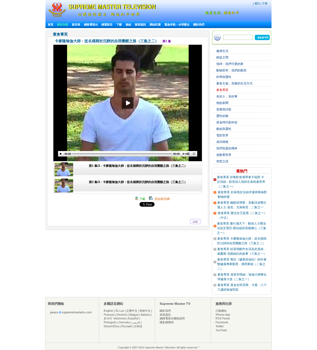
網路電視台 (91, 24)
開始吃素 (155, 24)
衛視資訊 (140, 24)
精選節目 (107, 24)
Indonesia (119, 318)
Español (133, 318)
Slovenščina (111, 326)
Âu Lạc (119, 310)
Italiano (145, 314)
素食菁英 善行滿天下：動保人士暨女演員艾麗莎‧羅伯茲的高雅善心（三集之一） (241, 228)
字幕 (265, 3)
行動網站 (221, 310)
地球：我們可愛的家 (229, 64)
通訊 (257, 3)
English (108, 310)
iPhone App (223, 314)
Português (110, 322)
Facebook (222, 322)
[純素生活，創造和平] (221, 14)
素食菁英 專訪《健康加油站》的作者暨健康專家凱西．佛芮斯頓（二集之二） (241, 264)
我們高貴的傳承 (226, 148)
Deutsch (122, 314)
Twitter (220, 326)
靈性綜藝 (222, 116)
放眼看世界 (223, 155)
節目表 (76, 24)
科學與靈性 (223, 77)
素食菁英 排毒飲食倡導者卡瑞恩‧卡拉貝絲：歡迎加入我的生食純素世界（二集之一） (241, 181)
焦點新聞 (222, 103)
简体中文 (145, 310)
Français (109, 314)
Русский (126, 326)
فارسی (136, 322)
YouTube (221, 330)
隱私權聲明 (167, 322)
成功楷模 (222, 142)
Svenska (124, 322)
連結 (128, 24)
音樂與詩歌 (223, 109)
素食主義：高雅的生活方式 (234, 83)
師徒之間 (222, 57)
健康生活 (222, 51)
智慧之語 (222, 161)
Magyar (134, 314)
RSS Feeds (223, 318)
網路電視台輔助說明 (172, 318)
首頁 (50, 24)
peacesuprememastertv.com (71, 312)
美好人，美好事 (226, 96)
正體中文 (131, 310)
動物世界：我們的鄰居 (231, 70)
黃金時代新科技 (226, 122)
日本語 (138, 326)
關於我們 (198, 24)
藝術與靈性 (223, 129)
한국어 (108, 318)
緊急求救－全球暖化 (177, 24)
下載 (119, 24)
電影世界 (222, 135)
